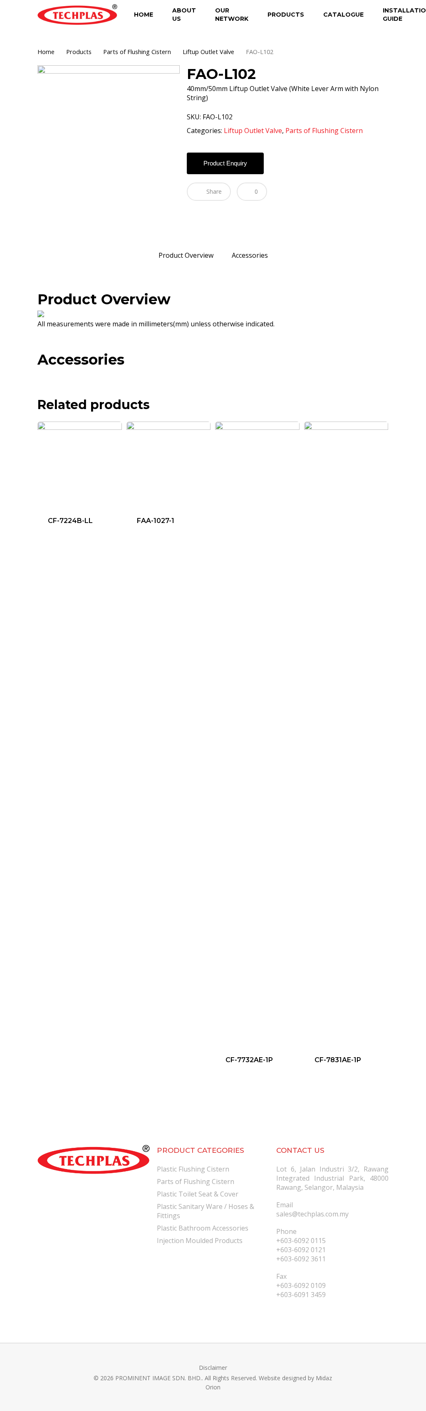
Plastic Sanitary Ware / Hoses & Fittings (205, 1211)
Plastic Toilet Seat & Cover (197, 1194)
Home (45, 51)
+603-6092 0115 (301, 1240)
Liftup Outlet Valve (208, 51)
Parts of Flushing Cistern (137, 51)
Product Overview (186, 255)
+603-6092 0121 (301, 1249)
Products (79, 51)
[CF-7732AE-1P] (257, 733)
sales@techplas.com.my (312, 1214)
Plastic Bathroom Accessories (202, 1228)
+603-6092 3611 (301, 1258)
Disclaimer (213, 1368)
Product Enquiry (225, 163)
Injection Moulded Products (200, 1240)
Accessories (250, 255)
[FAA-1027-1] (168, 464)
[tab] (186, 255)
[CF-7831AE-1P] (346, 733)
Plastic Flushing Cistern (193, 1169)
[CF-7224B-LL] (79, 464)
